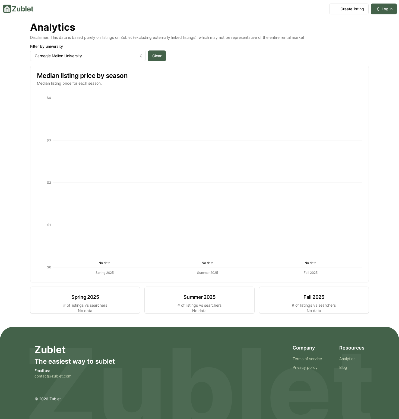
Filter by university (46, 46)
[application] (199, 184)
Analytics (347, 358)
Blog (343, 367)
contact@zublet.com (52, 376)
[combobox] (88, 56)
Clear (157, 55)
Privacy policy (305, 367)
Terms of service (307, 358)
